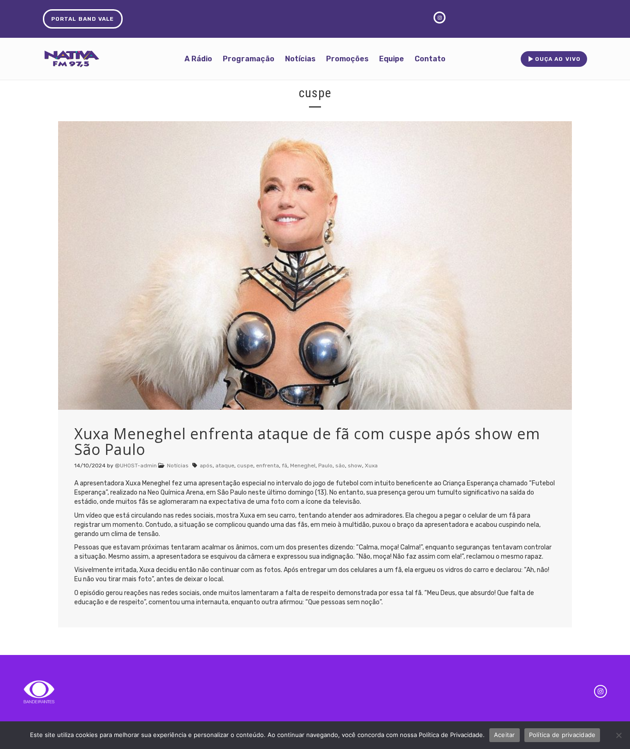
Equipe (391, 58)
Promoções (347, 58)
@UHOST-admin (136, 465)
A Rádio (198, 58)
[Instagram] (600, 691)
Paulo (325, 465)
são (340, 465)
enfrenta (267, 465)
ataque (224, 465)
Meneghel (302, 465)
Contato (430, 58)
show (355, 465)
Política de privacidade (562, 734)
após (206, 465)
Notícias (300, 58)
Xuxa (371, 465)
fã (284, 465)
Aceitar (504, 734)
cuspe (245, 465)
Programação (248, 58)
